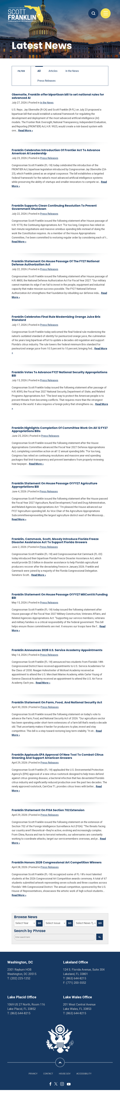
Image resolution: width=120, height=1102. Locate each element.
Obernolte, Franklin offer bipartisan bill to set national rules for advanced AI (58, 96)
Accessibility (83, 1073)
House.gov (65, 1073)
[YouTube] (69, 1084)
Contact (48, 1073)
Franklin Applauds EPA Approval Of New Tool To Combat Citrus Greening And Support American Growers (57, 756)
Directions (14, 982)
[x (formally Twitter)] (55, 1084)
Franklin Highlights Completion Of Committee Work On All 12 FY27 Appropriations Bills (60, 429)
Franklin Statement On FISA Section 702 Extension (48, 810)
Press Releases (46, 80)
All (39, 71)
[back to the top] (60, 1062)
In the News (72, 71)
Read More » (25, 130)
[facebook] (50, 1085)
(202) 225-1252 (20, 978)
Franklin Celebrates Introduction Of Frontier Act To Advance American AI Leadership (56, 151)
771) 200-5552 (76, 982)
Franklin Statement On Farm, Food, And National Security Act (57, 702)
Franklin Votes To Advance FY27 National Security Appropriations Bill (59, 373)
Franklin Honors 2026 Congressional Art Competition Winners (57, 862)
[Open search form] (93, 13)
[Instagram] (62, 1085)
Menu (105, 13)
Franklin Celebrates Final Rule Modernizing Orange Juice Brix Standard (56, 318)
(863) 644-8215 (76, 978)
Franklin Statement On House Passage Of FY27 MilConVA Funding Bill (60, 596)
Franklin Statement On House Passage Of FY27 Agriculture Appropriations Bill (54, 485)
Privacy (33, 1073)
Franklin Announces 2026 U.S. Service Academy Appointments (57, 650)
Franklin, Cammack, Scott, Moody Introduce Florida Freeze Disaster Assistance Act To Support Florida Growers (55, 540)
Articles (53, 71)
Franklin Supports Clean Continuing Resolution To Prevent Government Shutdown (54, 207)
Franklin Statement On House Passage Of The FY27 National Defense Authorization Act (56, 262)
